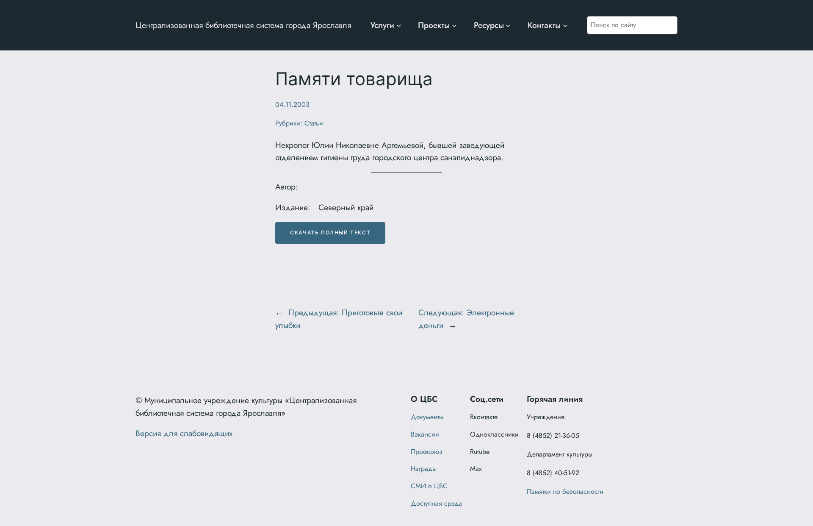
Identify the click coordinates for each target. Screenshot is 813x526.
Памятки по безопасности (565, 491)
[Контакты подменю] (565, 25)
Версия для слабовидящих (184, 433)
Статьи (313, 123)
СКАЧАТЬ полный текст (330, 232)
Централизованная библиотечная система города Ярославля (243, 25)
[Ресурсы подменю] (508, 25)
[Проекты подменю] (454, 25)
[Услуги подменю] (398, 25)
